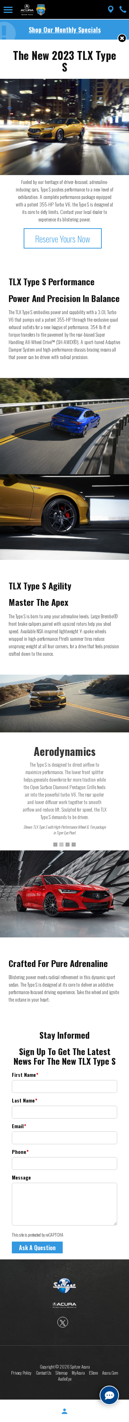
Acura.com (110, 1373)
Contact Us (43, 1373)
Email (19, 1126)
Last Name (24, 1100)
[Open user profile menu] (64, 1411)
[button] (122, 38)
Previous (7, 760)
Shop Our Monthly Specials (65, 29)
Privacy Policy (21, 1373)
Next (121, 760)
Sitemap (61, 1373)
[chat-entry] (109, 1395)
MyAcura (78, 1373)
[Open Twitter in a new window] (62, 1322)
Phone (20, 1151)
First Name (25, 1074)
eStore (93, 1373)
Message (21, 1177)
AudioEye (64, 1379)
